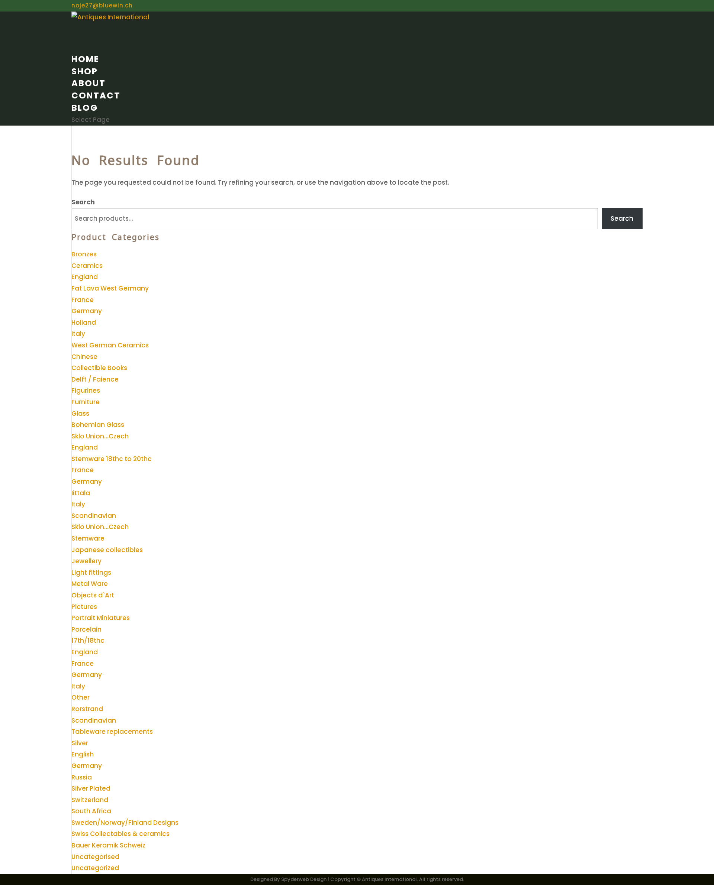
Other (80, 697)
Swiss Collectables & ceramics (120, 833)
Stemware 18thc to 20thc (111, 458)
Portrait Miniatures (100, 617)
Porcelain (86, 629)
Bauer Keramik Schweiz (108, 845)
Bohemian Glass (97, 424)
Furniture (85, 402)
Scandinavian (93, 515)
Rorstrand (87, 708)
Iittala (80, 493)
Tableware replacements (112, 731)
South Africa (91, 811)
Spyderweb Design (304, 879)
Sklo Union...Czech (100, 436)
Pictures (84, 606)
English (82, 754)
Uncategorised (95, 856)
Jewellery (86, 561)
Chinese (84, 356)
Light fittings (91, 572)
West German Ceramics (110, 345)
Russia (81, 777)
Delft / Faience (95, 379)
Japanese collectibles (107, 549)
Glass (80, 413)
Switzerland (89, 799)
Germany (86, 311)
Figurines (85, 390)
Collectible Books (99, 367)
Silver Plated (90, 788)
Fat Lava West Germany (110, 288)
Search (83, 202)
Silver (79, 743)
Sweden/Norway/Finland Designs (124, 822)
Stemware (87, 538)
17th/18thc (87, 640)
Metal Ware (89, 583)
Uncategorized (95, 867)
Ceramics (87, 265)
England (84, 276)
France (82, 299)
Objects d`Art (92, 595)
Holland (83, 322)
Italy (78, 333)
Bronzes (84, 254)
